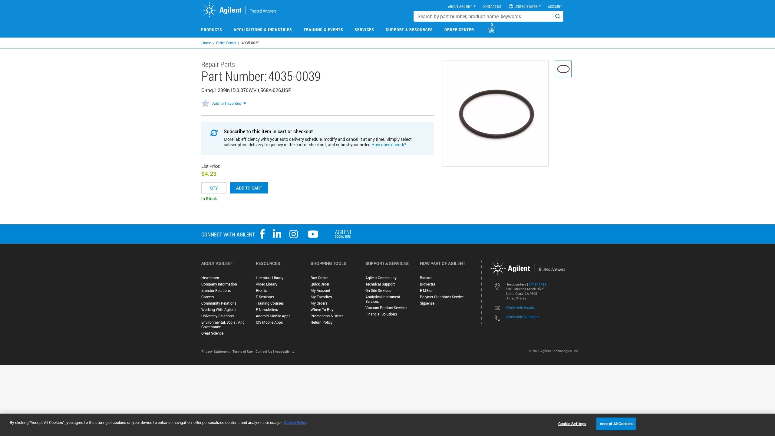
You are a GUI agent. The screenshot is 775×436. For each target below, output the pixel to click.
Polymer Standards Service (441, 297)
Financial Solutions (381, 314)
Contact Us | (265, 351)
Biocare (426, 278)
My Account (320, 290)
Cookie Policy (295, 422)
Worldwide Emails (520, 307)
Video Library (266, 284)
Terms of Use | (244, 351)
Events (261, 290)
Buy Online (319, 278)
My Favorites (321, 297)
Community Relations (218, 303)
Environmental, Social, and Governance (223, 324)
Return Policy (321, 322)
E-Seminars (265, 297)
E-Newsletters (267, 309)
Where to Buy (322, 309)
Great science (212, 333)
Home (206, 42)
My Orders (319, 303)
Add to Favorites (226, 103)
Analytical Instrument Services (382, 299)
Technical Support (380, 284)
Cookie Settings (572, 423)
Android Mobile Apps (273, 316)
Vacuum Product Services (386, 308)
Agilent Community (381, 278)
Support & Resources (409, 29)
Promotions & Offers (327, 316)
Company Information (219, 284)
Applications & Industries (263, 29)
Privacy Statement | (216, 351)
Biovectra (427, 284)
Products (211, 29)
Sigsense (427, 303)
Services (364, 29)
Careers (207, 297)
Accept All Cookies (616, 423)
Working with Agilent (218, 309)
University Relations (217, 316)
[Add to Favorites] (205, 103)
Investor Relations (216, 290)
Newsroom (210, 278)
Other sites (537, 284)
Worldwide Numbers (522, 316)
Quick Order (320, 284)
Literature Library (269, 278)
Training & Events (323, 29)
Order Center (459, 29)
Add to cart (249, 188)
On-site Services (378, 290)
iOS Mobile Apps (269, 322)
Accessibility (285, 351)
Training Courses (270, 303)
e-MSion (427, 290)
